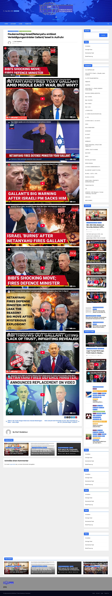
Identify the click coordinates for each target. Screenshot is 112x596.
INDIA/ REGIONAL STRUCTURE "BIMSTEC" (93, 145)
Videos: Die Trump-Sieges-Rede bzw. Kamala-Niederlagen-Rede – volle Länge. (25, 421)
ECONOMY (88, 131)
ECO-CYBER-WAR (89, 127)
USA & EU (18, 447)
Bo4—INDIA (88, 103)
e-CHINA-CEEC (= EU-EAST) (92, 120)
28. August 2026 (92, 229)
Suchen (87, 30)
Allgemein (87, 81)
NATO (86, 156)
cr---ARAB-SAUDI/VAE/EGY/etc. (25, 31)
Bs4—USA (88, 107)
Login (20, 23)
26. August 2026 (90, 572)
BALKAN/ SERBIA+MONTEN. (92, 93)
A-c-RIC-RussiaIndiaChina (13, 31)
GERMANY (88, 141)
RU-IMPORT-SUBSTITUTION (92, 170)
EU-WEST (87, 138)
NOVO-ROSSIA (89, 163)
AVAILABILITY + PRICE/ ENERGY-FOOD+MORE (94, 89)
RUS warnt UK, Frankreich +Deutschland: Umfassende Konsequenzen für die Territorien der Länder (96, 319)
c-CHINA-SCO (88, 110)
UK (86, 188)
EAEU (86, 124)
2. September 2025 (92, 355)
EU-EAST (87, 134)
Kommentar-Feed (89, 53)
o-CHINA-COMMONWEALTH (92, 166)
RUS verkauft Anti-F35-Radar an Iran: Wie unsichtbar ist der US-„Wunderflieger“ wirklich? (61, 421)
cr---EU (99, 393)
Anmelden (87, 46)
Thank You (28, 23)
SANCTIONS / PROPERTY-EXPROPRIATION (92, 181)
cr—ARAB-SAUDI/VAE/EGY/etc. (93, 114)
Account (13, 23)
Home (6, 23)
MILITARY (87, 153)
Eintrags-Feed (88, 49)
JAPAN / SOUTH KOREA (91, 149)
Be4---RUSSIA (95, 407)
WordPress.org (89, 56)
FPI (56, 17)
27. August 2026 (64, 572)
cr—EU (87, 117)
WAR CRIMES (88, 200)
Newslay (22, 593)
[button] (108, 23)
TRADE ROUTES (89, 185)
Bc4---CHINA (100, 405)
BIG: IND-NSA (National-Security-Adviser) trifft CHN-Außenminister (16, 451)
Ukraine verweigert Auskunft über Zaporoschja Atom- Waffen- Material (98, 427)
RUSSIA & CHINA (89, 177)
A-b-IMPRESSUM (89, 70)
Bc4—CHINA (88, 96)
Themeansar (27, 593)
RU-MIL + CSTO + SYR (91, 173)
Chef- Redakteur (18, 41)
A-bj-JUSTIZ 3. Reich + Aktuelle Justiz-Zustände (95, 74)
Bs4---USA (95, 393)
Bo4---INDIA (101, 407)
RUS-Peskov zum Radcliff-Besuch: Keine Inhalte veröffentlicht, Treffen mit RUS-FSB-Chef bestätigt (99, 327)
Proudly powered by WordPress (9, 593)
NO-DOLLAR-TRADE (90, 159)
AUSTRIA (87, 85)
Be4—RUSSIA (88, 100)
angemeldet (12, 464)
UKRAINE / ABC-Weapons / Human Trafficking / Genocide (94, 192)
